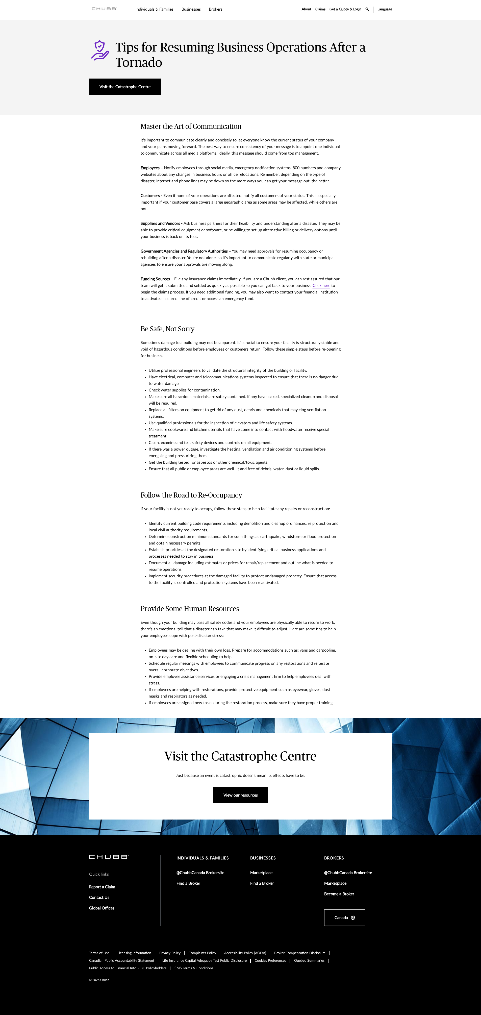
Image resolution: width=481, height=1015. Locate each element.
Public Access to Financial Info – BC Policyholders (127, 968)
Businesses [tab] (191, 9)
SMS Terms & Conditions (193, 968)
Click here (321, 286)
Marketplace (261, 873)
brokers (334, 858)
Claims (320, 9)
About (306, 9)
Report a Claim (102, 887)
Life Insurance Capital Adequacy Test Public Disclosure (204, 960)
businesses (263, 858)
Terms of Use (99, 953)
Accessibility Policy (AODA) (245, 953)
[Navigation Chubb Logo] (104, 9)
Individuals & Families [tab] (154, 9)
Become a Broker (339, 894)
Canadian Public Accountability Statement (121, 960)
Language (384, 9)
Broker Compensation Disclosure (299, 953)
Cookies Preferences (270, 960)
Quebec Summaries (309, 960)
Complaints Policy (202, 953)
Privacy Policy (170, 953)
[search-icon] (367, 10)
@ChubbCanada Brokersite (200, 873)
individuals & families (202, 858)
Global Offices (101, 908)
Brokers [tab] (215, 9)
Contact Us (99, 898)
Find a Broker (188, 883)
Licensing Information (134, 953)
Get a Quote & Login (345, 9)
